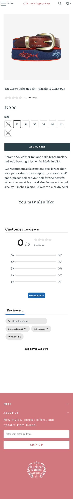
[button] (36, 255)
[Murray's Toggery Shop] (36, 3)
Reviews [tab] (15, 309)
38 (43, 124)
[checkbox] (14, 336)
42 (61, 124)
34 (25, 124)
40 (52, 124)
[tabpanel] (36, 353)
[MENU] (1, 3)
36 (34, 124)
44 (8, 133)
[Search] (60, 3)
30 (8, 124)
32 (17, 124)
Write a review (36, 295)
